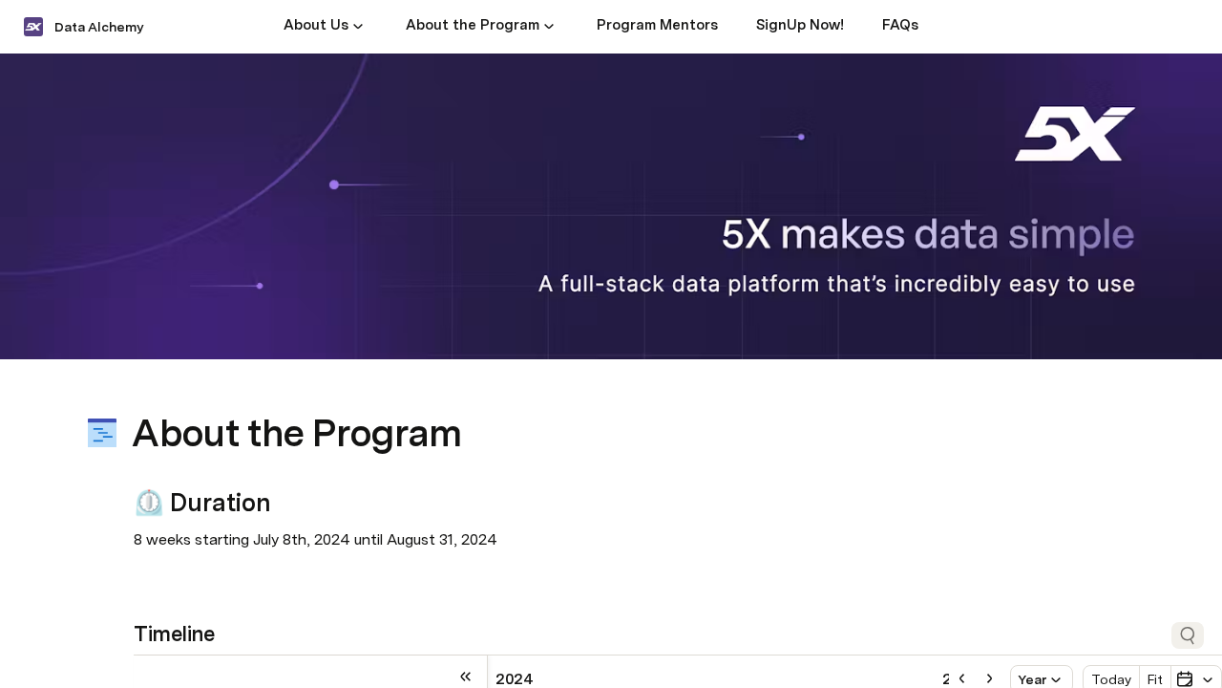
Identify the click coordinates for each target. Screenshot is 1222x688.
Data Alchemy (98, 26)
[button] (358, 25)
